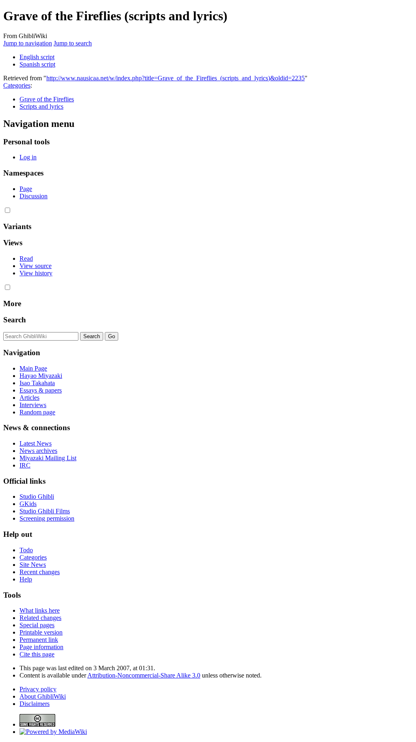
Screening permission (47, 518)
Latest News (36, 443)
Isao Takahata (37, 383)
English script (37, 57)
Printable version (41, 632)
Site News (33, 564)
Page (26, 188)
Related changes (40, 617)
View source (36, 265)
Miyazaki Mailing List (48, 458)
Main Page (33, 368)
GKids (28, 503)
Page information (41, 646)
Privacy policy (38, 689)
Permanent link (39, 639)
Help (26, 579)
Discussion (34, 196)
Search (14, 319)
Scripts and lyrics (41, 106)
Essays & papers (41, 390)
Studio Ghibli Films (45, 511)
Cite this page (37, 654)
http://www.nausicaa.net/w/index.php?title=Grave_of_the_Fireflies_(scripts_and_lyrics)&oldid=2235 (175, 78)
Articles (29, 397)
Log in (28, 157)
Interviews (33, 404)
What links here (40, 610)
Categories (16, 85)
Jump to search (73, 43)
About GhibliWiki (43, 696)
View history (36, 273)
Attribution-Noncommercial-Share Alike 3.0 (143, 675)
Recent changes (40, 571)
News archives (38, 450)
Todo (26, 550)
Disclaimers (35, 703)
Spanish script (37, 64)
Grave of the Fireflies (47, 99)
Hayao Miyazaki (41, 375)
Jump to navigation (27, 43)
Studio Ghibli (37, 496)
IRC (25, 465)
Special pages (37, 625)
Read (26, 258)
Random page (37, 412)
